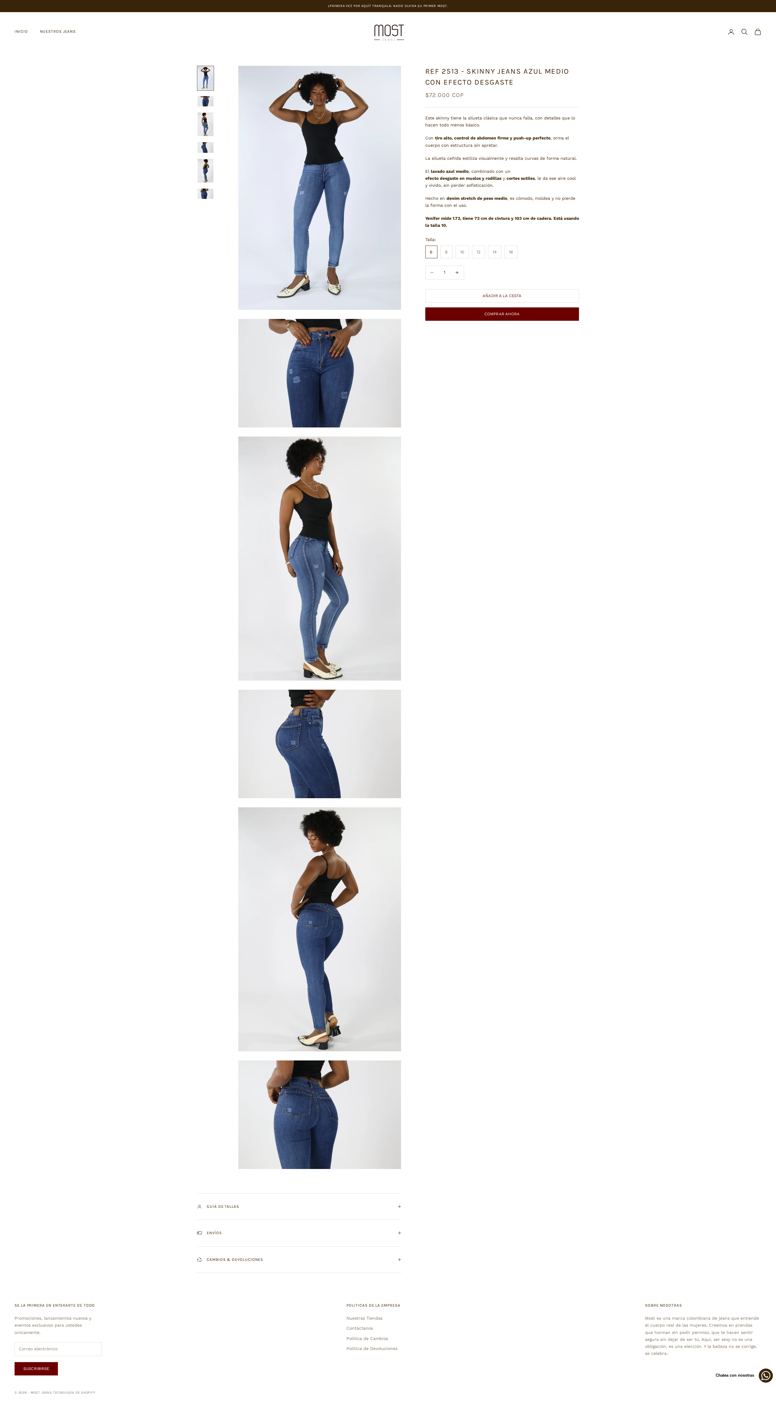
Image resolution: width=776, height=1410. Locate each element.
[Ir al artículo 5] (205, 170)
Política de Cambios (367, 1338)
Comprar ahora (502, 314)
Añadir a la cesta (502, 295)
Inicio (21, 31)
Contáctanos (359, 1328)
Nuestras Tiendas (364, 1318)
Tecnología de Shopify (74, 1393)
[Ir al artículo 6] (205, 193)
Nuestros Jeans (58, 31)
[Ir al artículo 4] (205, 147)
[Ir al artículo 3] (205, 124)
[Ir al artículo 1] (205, 78)
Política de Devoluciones (371, 1348)
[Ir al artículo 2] (205, 101)
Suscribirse (36, 1368)
